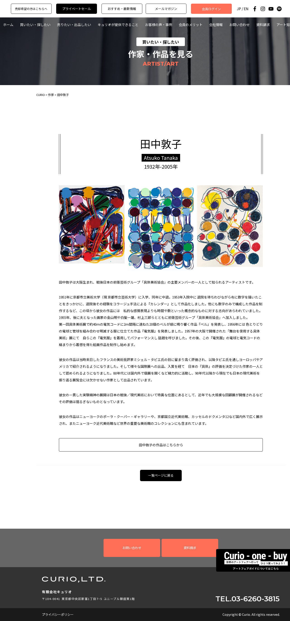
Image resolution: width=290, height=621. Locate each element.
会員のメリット (191, 24)
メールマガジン (166, 8)
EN (246, 9)
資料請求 (263, 24)
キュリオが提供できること (118, 24)
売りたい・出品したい (74, 24)
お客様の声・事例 (158, 24)
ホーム (8, 24)
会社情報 (216, 24)
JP (239, 9)
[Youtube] (270, 8)
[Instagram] (262, 8)
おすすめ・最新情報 (122, 8)
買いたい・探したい (35, 24)
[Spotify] (279, 8)
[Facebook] (254, 8)
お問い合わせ (239, 24)
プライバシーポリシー (58, 614)
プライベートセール (76, 8)
